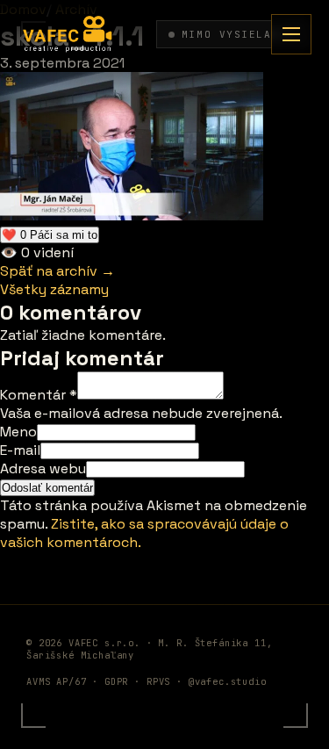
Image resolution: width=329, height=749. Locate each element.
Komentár (38, 394)
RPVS (158, 681)
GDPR (116, 681)
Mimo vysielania (238, 34)
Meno (18, 431)
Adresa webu (43, 468)
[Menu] (291, 34)
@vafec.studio (228, 681)
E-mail (20, 450)
